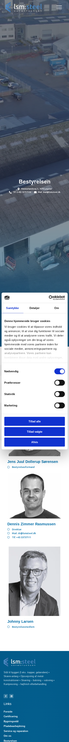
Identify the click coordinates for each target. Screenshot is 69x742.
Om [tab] (56, 307)
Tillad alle (35, 421)
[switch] (59, 382)
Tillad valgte (34, 431)
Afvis (34, 441)
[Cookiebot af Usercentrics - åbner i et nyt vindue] (49, 297)
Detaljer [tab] (34, 307)
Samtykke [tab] (12, 307)
